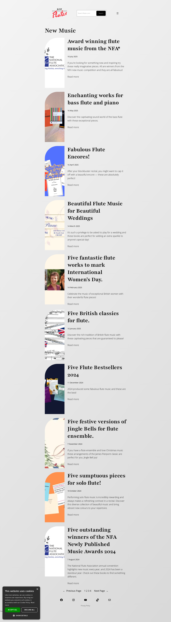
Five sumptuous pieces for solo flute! (96, 479)
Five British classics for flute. (93, 317)
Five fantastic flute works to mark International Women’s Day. (91, 268)
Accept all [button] (12, 610)
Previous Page (72, 590)
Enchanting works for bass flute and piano (95, 99)
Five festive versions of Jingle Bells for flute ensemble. (96, 429)
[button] (21, 615)
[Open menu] (117, 13)
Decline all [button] (29, 610)
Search (101, 13)
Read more (73, 76)
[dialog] (21, 603)
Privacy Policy (85, 606)
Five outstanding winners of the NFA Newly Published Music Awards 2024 (92, 540)
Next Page (101, 590)
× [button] (37, 589)
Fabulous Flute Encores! (86, 153)
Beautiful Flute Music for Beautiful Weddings (94, 211)
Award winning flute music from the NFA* (93, 45)
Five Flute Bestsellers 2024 (94, 371)
